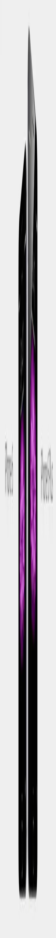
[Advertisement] (28, 487)
